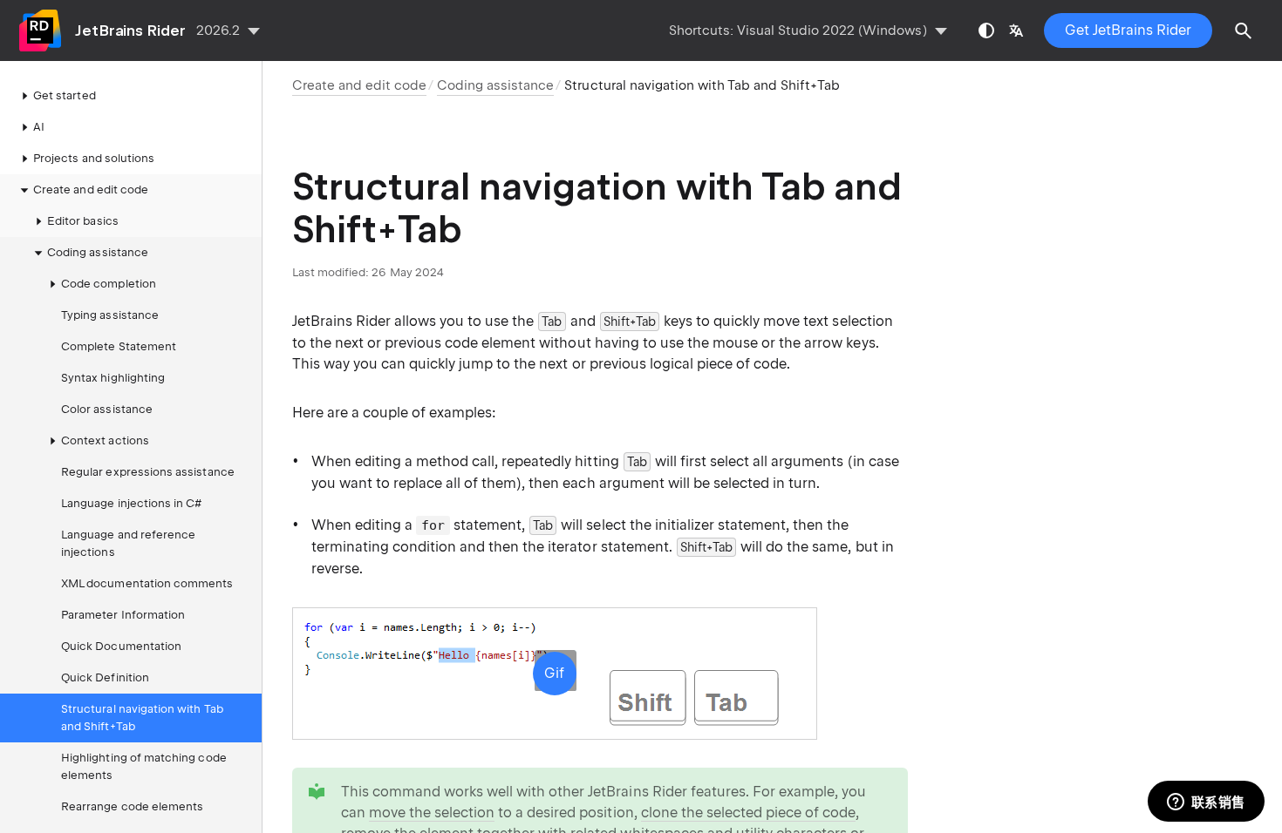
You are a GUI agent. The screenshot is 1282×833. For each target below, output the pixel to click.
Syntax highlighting (113, 377)
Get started (64, 95)
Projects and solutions (93, 158)
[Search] (1243, 30)
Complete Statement (118, 346)
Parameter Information (123, 614)
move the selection (431, 812)
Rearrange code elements (132, 806)
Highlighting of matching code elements (144, 766)
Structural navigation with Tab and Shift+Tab (142, 717)
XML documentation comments (147, 583)
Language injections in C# (131, 503)
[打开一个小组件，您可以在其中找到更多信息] (1206, 802)
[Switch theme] (986, 30)
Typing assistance (110, 315)
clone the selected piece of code (748, 812)
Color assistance (107, 409)
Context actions (105, 440)
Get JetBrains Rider (1128, 30)
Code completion (108, 283)
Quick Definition (105, 677)
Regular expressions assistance (148, 471)
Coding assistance (97, 252)
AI (38, 126)
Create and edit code (90, 189)
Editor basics (83, 220)
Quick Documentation (121, 646)
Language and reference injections (128, 543)
